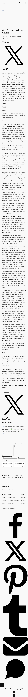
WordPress (12, 508)
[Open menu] (13, 3)
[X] (15, 563)
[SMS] (15, 680)
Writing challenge (19, 466)
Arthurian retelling (7, 463)
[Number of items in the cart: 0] (25, 3)
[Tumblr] (15, 636)
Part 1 (4, 103)
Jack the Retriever (19, 463)
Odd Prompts (6, 38)
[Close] (2, 685)
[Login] (19, 3)
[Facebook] (15, 537)
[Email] (15, 655)
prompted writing (7, 466)
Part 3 (4, 110)
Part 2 (4, 107)
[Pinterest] (15, 594)
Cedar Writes (5, 3)
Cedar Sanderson (16, 36)
